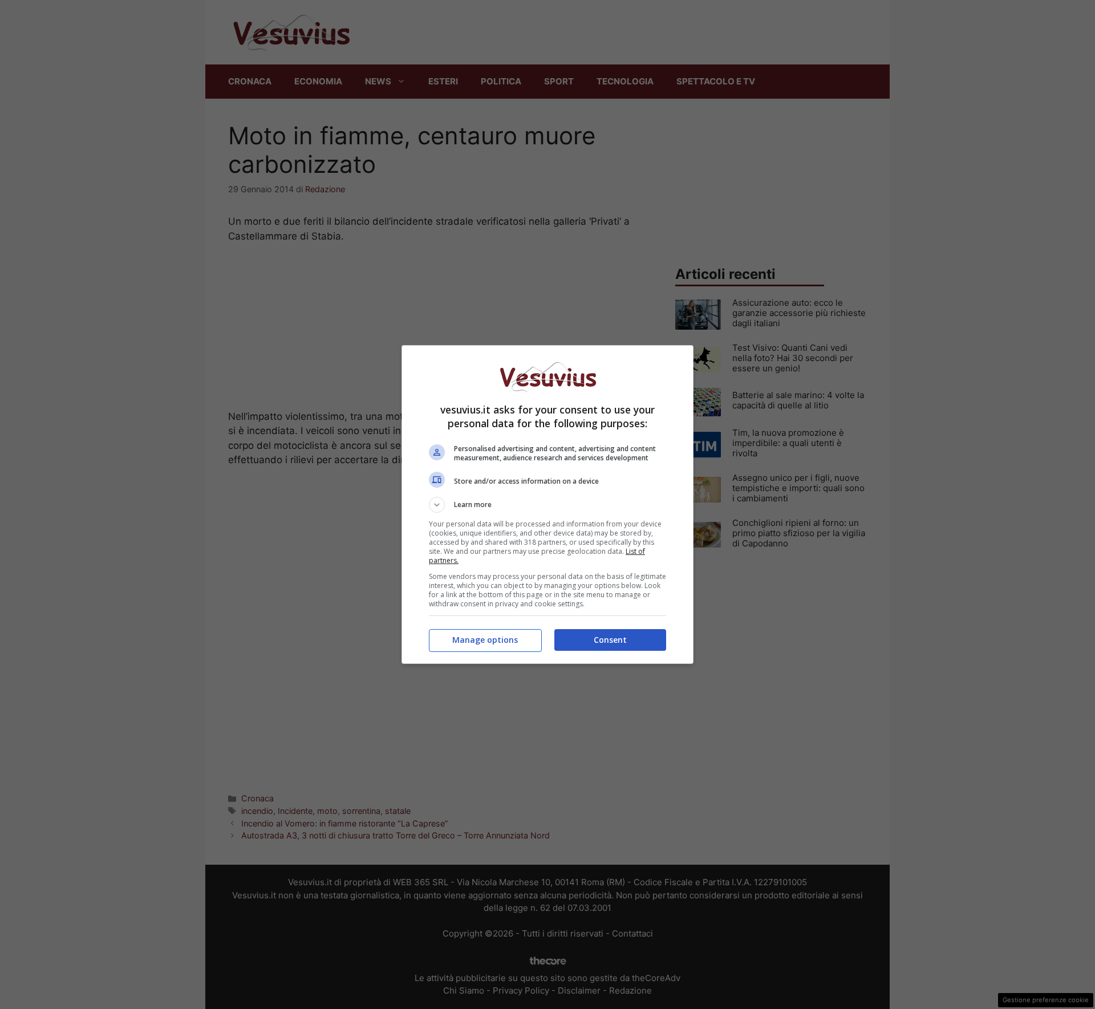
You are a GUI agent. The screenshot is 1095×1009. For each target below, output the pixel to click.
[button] (547, 505)
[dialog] (548, 504)
